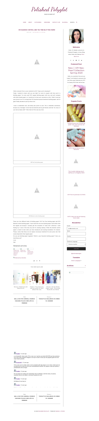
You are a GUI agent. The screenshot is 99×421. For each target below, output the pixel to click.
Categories (37, 22)
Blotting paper (36, 32)
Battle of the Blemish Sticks (23, 251)
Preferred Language (72, 241)
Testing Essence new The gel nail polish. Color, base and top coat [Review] (76, 125)
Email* (68, 226)
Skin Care (43, 32)
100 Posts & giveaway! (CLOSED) (76, 194)
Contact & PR (56, 22)
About (30, 22)
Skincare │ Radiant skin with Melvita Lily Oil (21, 287)
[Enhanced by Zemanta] (19, 258)
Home (24, 22)
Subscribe (47, 22)
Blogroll (65, 22)
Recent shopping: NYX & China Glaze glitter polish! (30, 252)
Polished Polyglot (49, 9)
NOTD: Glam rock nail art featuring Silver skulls (76, 217)
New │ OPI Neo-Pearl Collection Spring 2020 (76, 70)
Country (69, 236)
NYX (40, 32)
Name (68, 231)
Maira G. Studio (60, 411)
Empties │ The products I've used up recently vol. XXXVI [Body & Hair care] (37, 288)
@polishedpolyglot (76, 253)
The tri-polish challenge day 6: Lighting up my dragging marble (76, 172)
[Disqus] (36, 329)
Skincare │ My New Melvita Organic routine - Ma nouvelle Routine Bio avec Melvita (53, 288)
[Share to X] (34, 261)
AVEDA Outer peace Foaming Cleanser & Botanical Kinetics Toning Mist (16, 252)
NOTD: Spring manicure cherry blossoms (76, 148)
